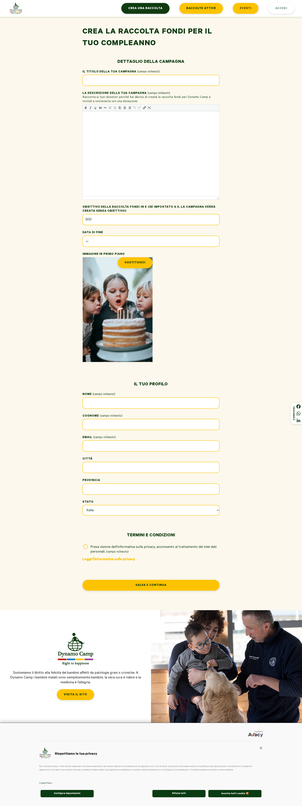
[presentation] (85, 108)
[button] (261, 749)
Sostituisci (135, 263)
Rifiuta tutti (179, 793)
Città (87, 459)
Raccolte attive (201, 8)
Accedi (281, 8)
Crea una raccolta (145, 8)
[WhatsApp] (298, 413)
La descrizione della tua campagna (126, 93)
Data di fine (92, 232)
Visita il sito (75, 695)
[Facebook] (298, 406)
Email (99, 437)
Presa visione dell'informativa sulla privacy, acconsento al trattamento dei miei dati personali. (153, 549)
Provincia (91, 480)
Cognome (102, 416)
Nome (99, 394)
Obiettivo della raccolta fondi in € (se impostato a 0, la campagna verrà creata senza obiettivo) (148, 209)
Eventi (245, 8)
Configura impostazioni (67, 793)
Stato (88, 502)
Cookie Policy (45, 783)
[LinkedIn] (298, 420)
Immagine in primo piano (103, 254)
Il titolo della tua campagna (121, 72)
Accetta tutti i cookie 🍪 (235, 794)
